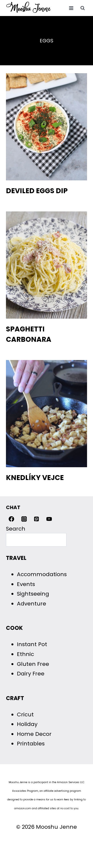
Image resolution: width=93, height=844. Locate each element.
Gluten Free (33, 664)
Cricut (25, 714)
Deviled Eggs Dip (37, 191)
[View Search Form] (82, 8)
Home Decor (34, 734)
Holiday (27, 724)
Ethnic (25, 654)
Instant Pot (32, 644)
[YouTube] (49, 519)
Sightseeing (33, 594)
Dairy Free (30, 673)
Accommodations (42, 574)
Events (26, 584)
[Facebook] (11, 519)
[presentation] (46, 126)
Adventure (31, 603)
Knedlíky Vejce (35, 477)
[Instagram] (24, 519)
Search (15, 529)
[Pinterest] (36, 519)
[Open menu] (71, 8)
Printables (31, 743)
